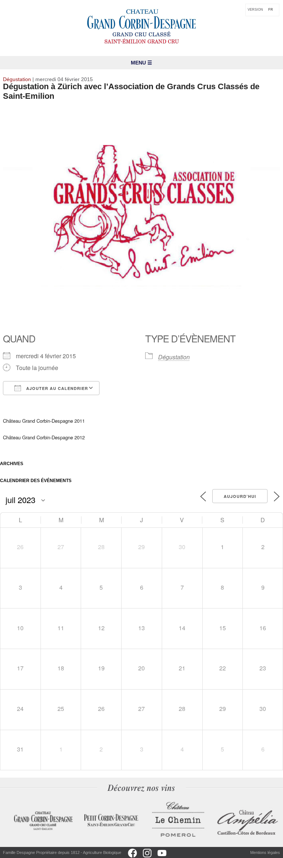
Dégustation (174, 357)
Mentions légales (265, 852)
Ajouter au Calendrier (56, 388)
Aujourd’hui (240, 496)
